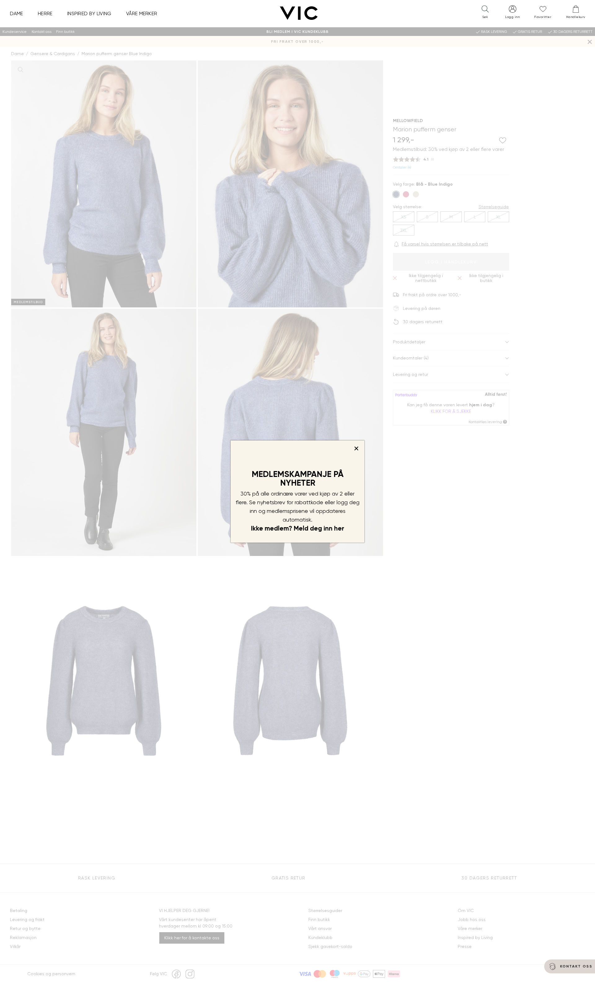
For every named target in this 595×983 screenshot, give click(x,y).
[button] (485, 13)
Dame (16, 13)
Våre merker (141, 13)
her (339, 528)
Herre (45, 13)
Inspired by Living (89, 13)
